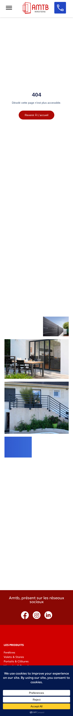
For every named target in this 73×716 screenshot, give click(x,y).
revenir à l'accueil (36, 115)
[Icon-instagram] (36, 615)
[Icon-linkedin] (48, 615)
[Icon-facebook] (25, 615)
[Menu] (9, 7)
